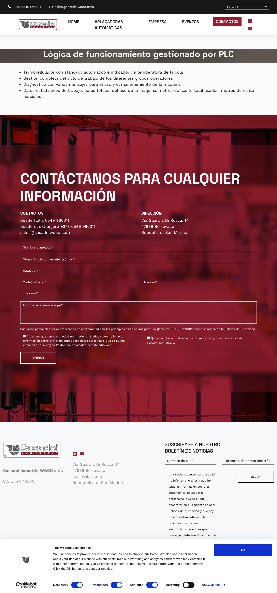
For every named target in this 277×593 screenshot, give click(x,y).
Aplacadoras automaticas (109, 24)
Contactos (227, 21)
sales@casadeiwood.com (74, 7)
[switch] (116, 585)
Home (73, 21)
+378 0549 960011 (27, 7)
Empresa (157, 21)
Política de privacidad (71, 345)
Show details (211, 585)
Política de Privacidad (240, 329)
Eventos (190, 21)
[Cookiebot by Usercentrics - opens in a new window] (26, 585)
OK (243, 550)
